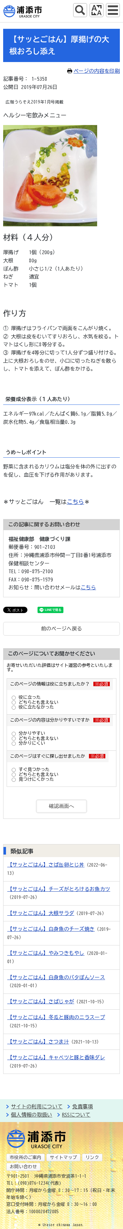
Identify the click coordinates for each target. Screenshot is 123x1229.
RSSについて (76, 1114)
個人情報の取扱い (31, 1114)
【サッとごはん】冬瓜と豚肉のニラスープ (56, 1017)
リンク (92, 1157)
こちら (75, 502)
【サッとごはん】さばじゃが (40, 1001)
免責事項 (82, 1106)
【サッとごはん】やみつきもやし (46, 953)
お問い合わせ (23, 1166)
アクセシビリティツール (96, 10)
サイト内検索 (80, 10)
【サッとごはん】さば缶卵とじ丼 (46, 864)
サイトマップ (63, 1157)
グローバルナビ (113, 10)
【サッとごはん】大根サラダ (40, 913)
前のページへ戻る (61, 628)
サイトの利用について (36, 1106)
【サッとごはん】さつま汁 (38, 1041)
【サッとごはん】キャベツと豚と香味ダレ (56, 1057)
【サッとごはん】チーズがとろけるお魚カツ (58, 889)
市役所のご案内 (25, 1157)
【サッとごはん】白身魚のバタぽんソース (56, 977)
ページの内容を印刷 (96, 70)
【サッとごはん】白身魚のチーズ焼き (51, 928)
